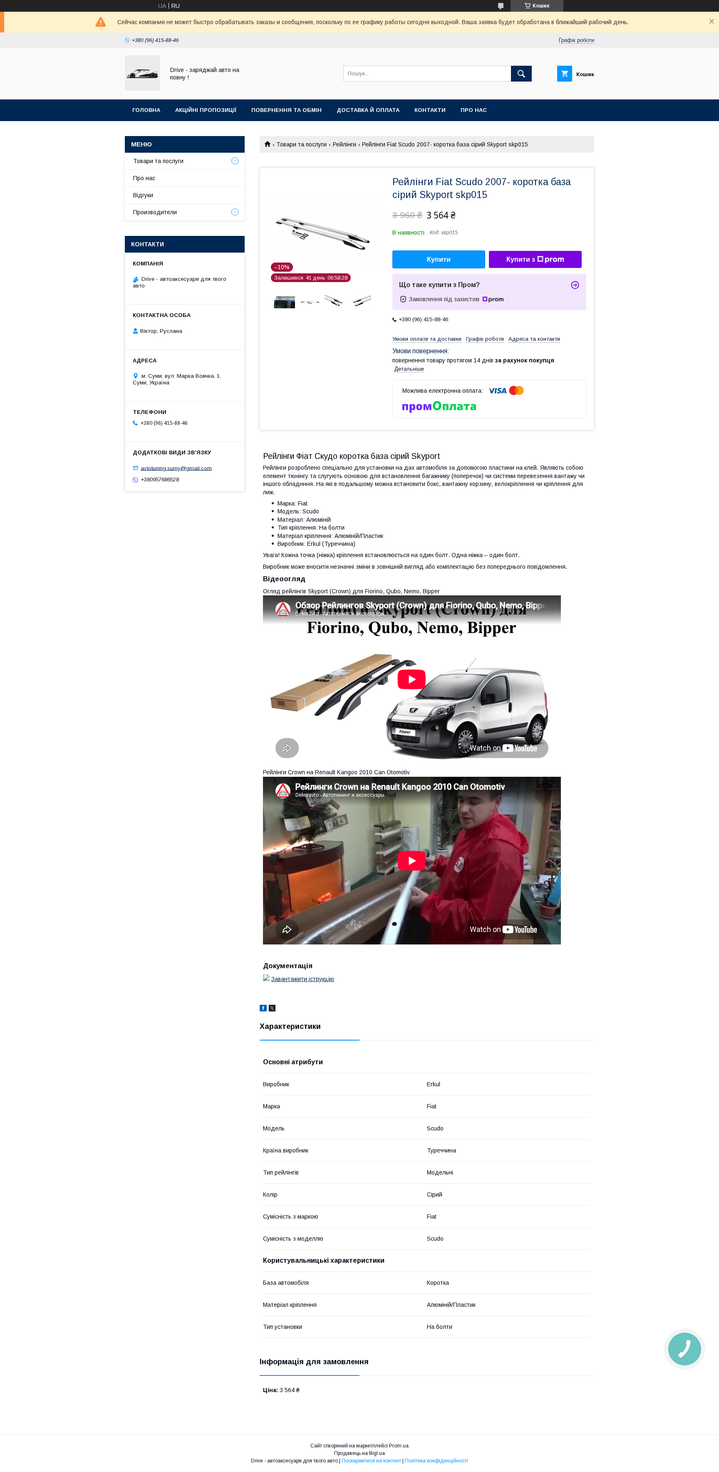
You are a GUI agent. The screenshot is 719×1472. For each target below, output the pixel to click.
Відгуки (143, 195)
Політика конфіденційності (436, 1461)
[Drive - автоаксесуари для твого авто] (142, 88)
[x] (272, 1009)
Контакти (430, 110)
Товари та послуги (301, 144)
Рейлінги (344, 144)
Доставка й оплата (368, 110)
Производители (155, 212)
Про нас (474, 110)
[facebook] (263, 1009)
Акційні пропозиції (205, 110)
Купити (439, 259)
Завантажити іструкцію (302, 979)
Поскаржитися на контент (371, 1461)
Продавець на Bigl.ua (359, 1453)
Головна (146, 110)
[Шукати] (521, 74)
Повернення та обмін (286, 110)
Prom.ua (399, 1446)
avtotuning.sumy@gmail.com (176, 468)
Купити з (520, 259)
